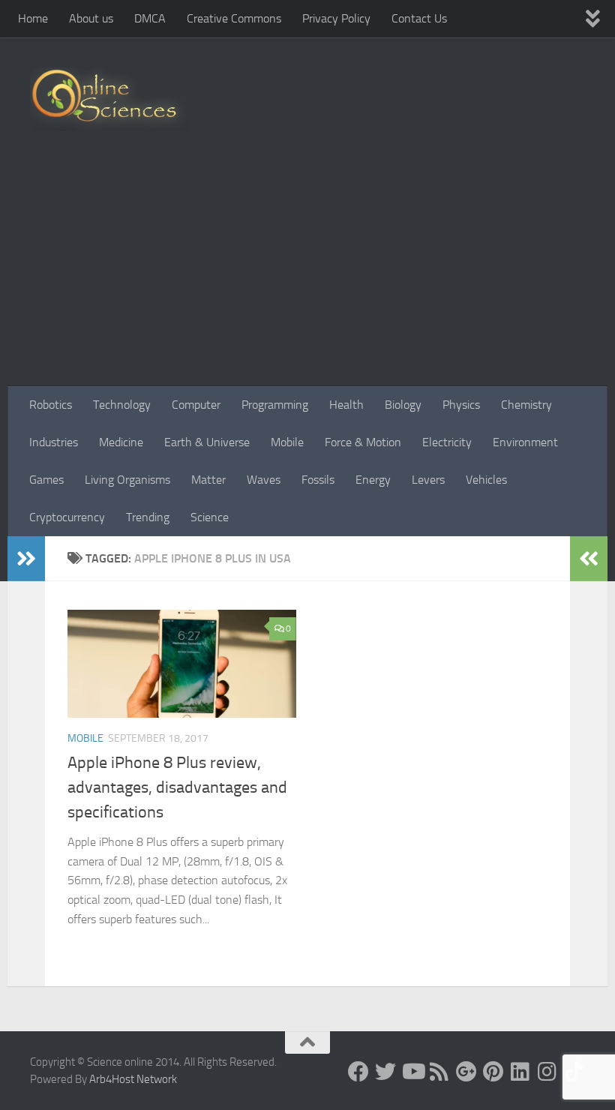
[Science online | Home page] (110, 99)
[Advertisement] (308, 274)
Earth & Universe (207, 442)
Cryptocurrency (67, 517)
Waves (263, 479)
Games (46, 479)
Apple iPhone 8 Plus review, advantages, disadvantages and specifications (177, 787)
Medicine (121, 442)
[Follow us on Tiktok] (574, 1071)
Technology (122, 405)
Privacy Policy (336, 18)
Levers (428, 479)
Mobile (287, 442)
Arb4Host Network (133, 1079)
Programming (275, 405)
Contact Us (419, 18)
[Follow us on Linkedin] (520, 1071)
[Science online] (358, 1071)
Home (33, 18)
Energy (373, 479)
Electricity (447, 442)
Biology (403, 405)
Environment (525, 442)
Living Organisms (127, 479)
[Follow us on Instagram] (547, 1071)
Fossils (318, 479)
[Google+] (466, 1071)
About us (91, 18)
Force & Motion (363, 442)
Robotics (50, 405)
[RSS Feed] (439, 1071)
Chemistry (526, 405)
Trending (148, 517)
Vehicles (486, 479)
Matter (208, 479)
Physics (461, 405)
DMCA (150, 18)
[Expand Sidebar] (26, 558)
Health (346, 405)
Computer (196, 405)
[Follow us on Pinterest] (493, 1071)
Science (209, 517)
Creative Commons (234, 18)
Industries (53, 442)
